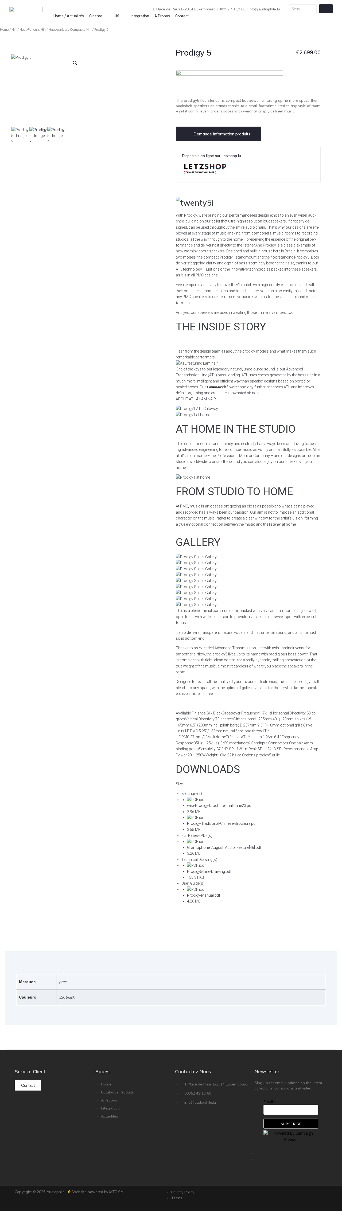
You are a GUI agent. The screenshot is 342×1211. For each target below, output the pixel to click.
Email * (269, 1101)
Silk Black (67, 997)
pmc (62, 982)
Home (4, 30)
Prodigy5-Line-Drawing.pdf (209, 871)
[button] (99, 16)
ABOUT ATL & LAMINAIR (196, 399)
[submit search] (326, 8)
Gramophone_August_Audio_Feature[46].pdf (224, 847)
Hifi (14, 30)
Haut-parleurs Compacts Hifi (70, 30)
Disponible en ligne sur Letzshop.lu (211, 156)
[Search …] (302, 8)
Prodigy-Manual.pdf (203, 895)
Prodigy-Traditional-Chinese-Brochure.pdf (222, 823)
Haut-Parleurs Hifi (33, 30)
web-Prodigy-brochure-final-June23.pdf (219, 805)
